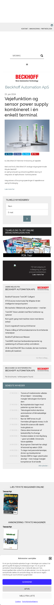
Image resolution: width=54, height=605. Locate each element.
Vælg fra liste (27, 596)
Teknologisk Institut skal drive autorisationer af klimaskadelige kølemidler (33, 413)
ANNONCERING (34, 29)
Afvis (27, 589)
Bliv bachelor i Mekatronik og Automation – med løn (25, 308)
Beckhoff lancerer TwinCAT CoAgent (20, 297)
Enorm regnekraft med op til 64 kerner (20, 326)
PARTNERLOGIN (46, 29)
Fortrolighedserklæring (30, 601)
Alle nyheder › (43, 466)
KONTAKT (24, 29)
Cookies (18, 601)
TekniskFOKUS (27, 42)
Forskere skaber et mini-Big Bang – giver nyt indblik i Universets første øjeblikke (34, 439)
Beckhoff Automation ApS (27, 87)
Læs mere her (9, 189)
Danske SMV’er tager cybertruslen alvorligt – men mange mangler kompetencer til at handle (34, 459)
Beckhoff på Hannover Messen (17, 337)
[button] (50, 558)
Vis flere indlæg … (42, 358)
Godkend (27, 582)
